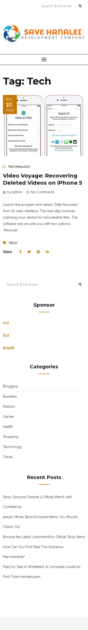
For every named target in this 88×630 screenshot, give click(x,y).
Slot (6, 335)
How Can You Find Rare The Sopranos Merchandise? (33, 552)
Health (8, 427)
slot (6, 323)
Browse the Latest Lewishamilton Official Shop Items (44, 537)
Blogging (10, 386)
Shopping (10, 437)
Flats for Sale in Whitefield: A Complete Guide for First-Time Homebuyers (42, 572)
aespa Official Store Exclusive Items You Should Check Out (40, 522)
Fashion (9, 406)
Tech (13, 243)
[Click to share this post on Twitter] (29, 252)
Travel (7, 457)
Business (10, 396)
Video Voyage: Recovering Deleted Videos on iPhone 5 (42, 179)
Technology (19, 166)
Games (8, 417)
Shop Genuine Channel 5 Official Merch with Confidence (37, 502)
